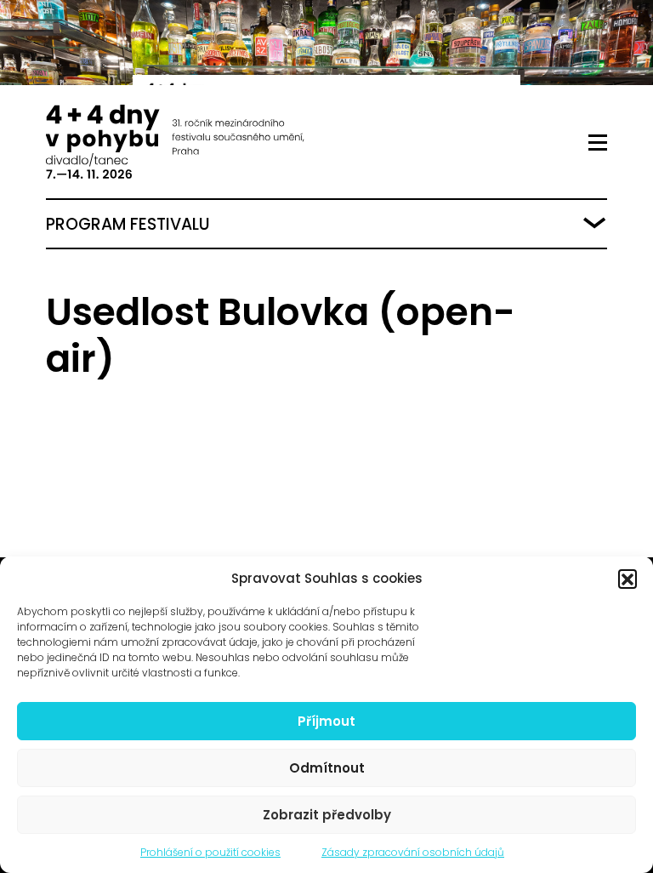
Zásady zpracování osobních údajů (412, 852)
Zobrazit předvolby (327, 815)
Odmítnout (327, 768)
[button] (627, 578)
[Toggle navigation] (597, 143)
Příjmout (326, 721)
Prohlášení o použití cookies (210, 852)
